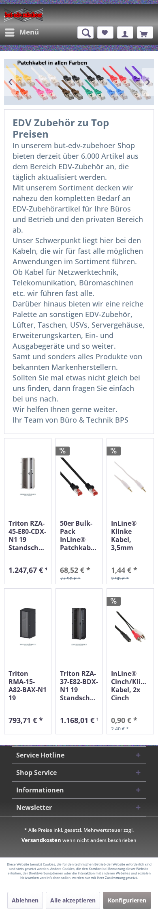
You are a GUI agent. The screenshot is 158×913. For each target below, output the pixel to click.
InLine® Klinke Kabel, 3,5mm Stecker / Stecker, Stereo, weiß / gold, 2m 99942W (130, 535)
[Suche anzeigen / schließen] (85, 32)
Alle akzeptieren (73, 900)
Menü (29, 32)
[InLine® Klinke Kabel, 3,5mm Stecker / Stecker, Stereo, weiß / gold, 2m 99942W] (130, 476)
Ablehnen (25, 900)
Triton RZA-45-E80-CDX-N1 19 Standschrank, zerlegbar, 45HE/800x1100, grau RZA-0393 (28, 535)
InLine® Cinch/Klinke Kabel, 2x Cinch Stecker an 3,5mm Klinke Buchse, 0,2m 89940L (130, 685)
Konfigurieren (127, 900)
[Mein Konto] (125, 32)
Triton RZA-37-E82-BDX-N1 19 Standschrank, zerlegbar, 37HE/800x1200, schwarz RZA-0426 (79, 685)
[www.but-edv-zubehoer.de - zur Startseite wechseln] (23, 15)
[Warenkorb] (145, 32)
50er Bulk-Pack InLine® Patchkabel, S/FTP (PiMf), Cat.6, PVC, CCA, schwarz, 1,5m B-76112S (79, 535)
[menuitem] (21, 32)
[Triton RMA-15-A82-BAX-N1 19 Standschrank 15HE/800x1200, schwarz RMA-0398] (28, 627)
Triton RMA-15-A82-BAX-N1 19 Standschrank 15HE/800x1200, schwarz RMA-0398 (28, 685)
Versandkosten (41, 840)
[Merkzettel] (105, 32)
